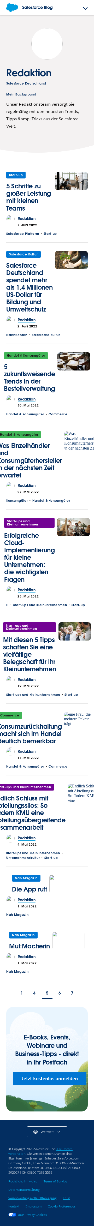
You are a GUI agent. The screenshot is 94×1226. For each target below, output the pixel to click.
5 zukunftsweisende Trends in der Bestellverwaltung (29, 378)
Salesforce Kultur (23, 254)
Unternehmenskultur (23, 858)
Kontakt (13, 1206)
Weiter (83, 994)
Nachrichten (16, 335)
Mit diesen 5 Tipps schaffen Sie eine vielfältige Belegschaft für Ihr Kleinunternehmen (29, 654)
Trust (66, 1198)
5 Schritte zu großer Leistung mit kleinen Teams (28, 197)
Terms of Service (55, 1181)
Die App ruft (29, 889)
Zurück (10, 994)
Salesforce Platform (22, 234)
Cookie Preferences (61, 1206)
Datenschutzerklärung (24, 1189)
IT (7, 605)
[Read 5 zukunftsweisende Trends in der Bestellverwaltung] (73, 373)
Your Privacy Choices (32, 1214)
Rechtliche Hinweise (22, 1181)
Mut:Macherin (29, 946)
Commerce (58, 414)
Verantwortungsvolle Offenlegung (32, 1198)
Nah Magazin (26, 878)
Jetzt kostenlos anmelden (49, 1078)
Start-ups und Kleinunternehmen (22, 522)
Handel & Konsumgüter (26, 355)
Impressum (34, 1206)
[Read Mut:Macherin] (68, 942)
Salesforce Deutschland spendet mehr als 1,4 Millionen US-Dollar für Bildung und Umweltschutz (29, 287)
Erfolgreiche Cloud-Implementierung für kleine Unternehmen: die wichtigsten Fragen (29, 557)
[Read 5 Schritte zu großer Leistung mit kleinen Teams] (71, 193)
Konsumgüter (17, 501)
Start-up (16, 175)
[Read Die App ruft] (65, 885)
